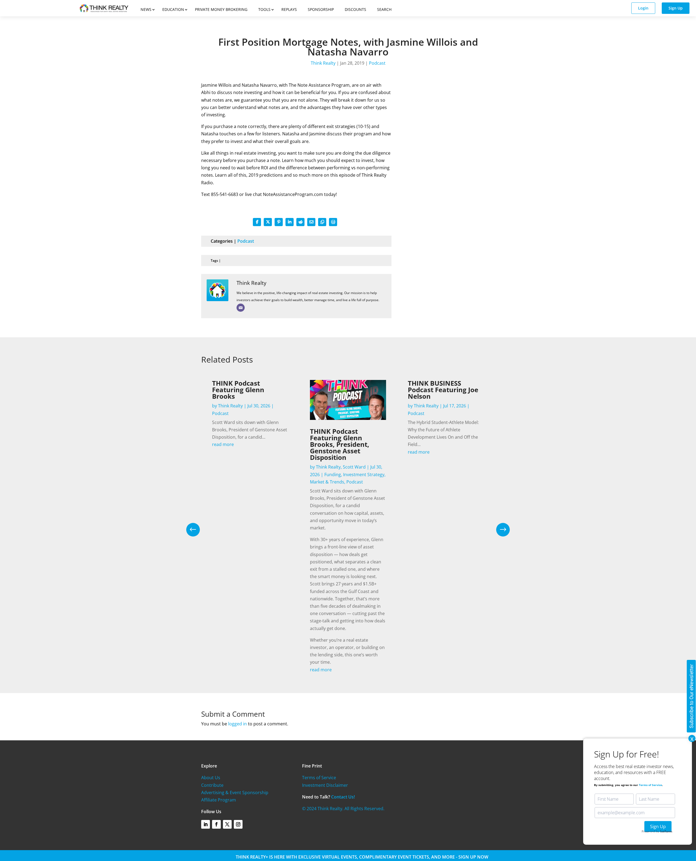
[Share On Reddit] (300, 222)
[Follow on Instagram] (238, 824)
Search (384, 9)
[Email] (241, 308)
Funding (332, 475)
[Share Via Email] (311, 222)
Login (643, 8)
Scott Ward (354, 467)
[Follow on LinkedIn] (205, 824)
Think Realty (323, 63)
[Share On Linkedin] (289, 222)
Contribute (212, 785)
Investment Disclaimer (325, 785)
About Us (210, 778)
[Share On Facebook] (257, 222)
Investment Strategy (363, 475)
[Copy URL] (322, 222)
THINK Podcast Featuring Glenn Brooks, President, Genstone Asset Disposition (339, 444)
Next (499, 529)
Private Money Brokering (221, 9)
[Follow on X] (227, 824)
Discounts (355, 9)
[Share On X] (268, 222)
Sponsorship (321, 9)
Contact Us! (343, 797)
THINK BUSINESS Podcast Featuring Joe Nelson (443, 390)
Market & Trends (327, 482)
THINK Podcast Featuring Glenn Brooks (238, 390)
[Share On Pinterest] (279, 222)
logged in (237, 724)
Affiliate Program (218, 800)
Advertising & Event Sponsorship (234, 793)
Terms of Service (319, 778)
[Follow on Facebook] (216, 824)
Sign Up (676, 8)
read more (223, 444)
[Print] (333, 222)
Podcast (377, 63)
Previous (197, 529)
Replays (289, 9)
